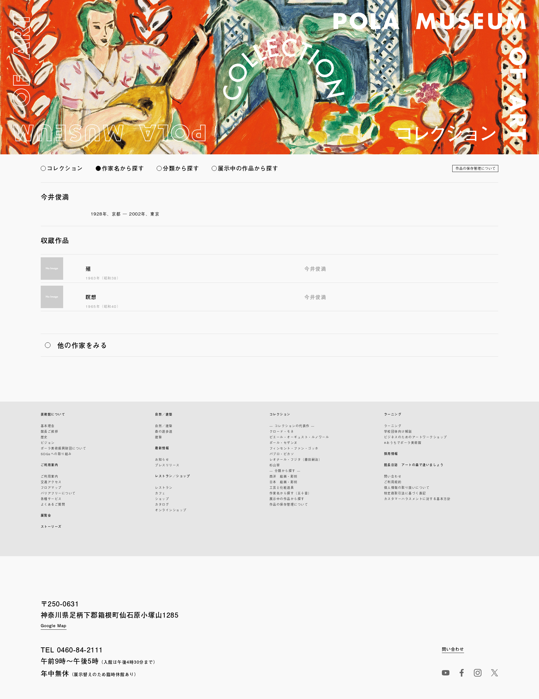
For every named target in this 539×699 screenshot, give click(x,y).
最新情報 (162, 448)
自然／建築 (164, 414)
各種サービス (51, 498)
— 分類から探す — (285, 470)
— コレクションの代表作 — (292, 425)
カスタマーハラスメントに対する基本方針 (417, 498)
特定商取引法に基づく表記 (405, 493)
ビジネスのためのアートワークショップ (415, 437)
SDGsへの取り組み (56, 454)
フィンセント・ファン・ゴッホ (294, 448)
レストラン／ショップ (172, 476)
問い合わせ (393, 476)
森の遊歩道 (164, 431)
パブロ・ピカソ (282, 454)
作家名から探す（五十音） (291, 493)
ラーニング (393, 414)
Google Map (54, 625)
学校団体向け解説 (398, 431)
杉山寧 (275, 465)
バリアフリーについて (58, 493)
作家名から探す (123, 168)
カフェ (160, 493)
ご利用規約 (393, 482)
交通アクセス (51, 482)
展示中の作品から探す (248, 168)
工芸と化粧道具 (282, 487)
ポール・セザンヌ (284, 442)
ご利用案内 (49, 464)
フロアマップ (51, 487)
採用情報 (391, 453)
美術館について (53, 414)
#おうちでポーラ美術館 (403, 442)
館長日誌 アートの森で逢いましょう (414, 464)
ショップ (162, 498)
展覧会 (46, 515)
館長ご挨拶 (49, 431)
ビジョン (48, 442)
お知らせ (162, 459)
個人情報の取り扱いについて (407, 487)
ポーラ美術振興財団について (63, 448)
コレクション (65, 168)
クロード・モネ (282, 431)
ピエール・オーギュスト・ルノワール (299, 437)
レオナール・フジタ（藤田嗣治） (296, 459)
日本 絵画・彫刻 (284, 482)
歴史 (44, 437)
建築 (158, 437)
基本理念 (48, 425)
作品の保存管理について (476, 168)
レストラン (164, 487)
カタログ (162, 504)
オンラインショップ (171, 510)
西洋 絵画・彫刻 (284, 476)
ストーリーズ (51, 526)
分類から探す (181, 168)
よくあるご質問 (53, 504)
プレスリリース (167, 465)
